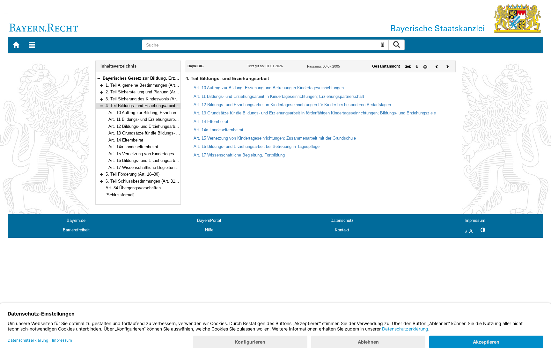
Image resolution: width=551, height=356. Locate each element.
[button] (98, 78)
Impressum (475, 220)
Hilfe (209, 230)
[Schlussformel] (120, 195)
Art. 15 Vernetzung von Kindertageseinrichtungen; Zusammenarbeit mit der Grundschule (275, 138)
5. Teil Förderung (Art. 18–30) (132, 174)
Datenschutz (342, 220)
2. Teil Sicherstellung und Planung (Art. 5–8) (146, 92)
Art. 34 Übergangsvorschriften (133, 187)
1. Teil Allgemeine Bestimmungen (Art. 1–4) (146, 85)
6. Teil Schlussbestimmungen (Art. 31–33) (144, 181)
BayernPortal (209, 220)
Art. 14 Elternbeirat (125, 140)
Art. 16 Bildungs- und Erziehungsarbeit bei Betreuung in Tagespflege (171, 160)
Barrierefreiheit (76, 230)
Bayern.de (76, 220)
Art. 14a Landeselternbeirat (133, 146)
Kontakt (342, 230)
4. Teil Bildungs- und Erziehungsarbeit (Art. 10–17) (152, 105)
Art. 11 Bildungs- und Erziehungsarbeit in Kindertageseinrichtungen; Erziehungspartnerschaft (279, 96)
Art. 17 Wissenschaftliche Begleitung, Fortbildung (154, 167)
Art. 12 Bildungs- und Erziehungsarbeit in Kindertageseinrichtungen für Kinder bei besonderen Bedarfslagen (292, 104)
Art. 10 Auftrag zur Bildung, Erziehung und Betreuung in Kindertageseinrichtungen (269, 87)
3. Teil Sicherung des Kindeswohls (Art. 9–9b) (148, 99)
